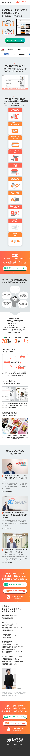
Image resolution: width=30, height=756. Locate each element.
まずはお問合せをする (14, 591)
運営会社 (9, 744)
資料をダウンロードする (14, 40)
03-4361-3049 (23, 2)
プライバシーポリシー (18, 744)
